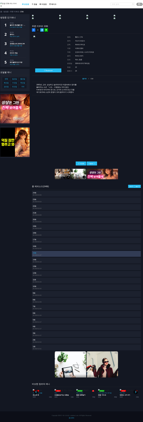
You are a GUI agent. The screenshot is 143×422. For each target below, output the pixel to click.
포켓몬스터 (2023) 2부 (17, 43)
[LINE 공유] (46, 30)
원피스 (12, 34)
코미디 (14, 36)
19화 (37, 227)
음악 (81, 393)
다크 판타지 (13, 27)
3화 (37, 334)
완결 (35, 4)
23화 (37, 200)
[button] (135, 392)
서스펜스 (15, 55)
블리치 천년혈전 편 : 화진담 (18, 25)
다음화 (91, 163)
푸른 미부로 (14, 12)
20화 (37, 220)
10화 (37, 287)
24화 (37, 194)
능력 (18, 36)
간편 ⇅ (131, 186)
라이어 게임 (14, 53)
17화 (37, 241)
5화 (37, 321)
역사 (56, 393)
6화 (37, 314)
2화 (37, 341)
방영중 (26, 4)
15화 (37, 254)
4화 (37, 327)
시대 (121, 393)
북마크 (53, 4)
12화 (37, 274)
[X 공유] (37, 30)
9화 (37, 294)
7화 (37, 307)
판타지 (12, 45)
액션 (11, 36)
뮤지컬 (88, 393)
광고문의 (71, 418)
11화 (37, 281)
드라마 (59, 393)
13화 (37, 267)
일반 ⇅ (138, 186)
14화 (37, 261)
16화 (37, 247)
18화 (37, 234)
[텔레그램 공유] (42, 30)
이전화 (82, 163)
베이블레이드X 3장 (16, 62)
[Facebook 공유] (33, 30)
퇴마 (18, 27)
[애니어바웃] (8, 3)
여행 (21, 45)
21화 (37, 214)
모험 (15, 45)
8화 (37, 301)
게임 (11, 55)
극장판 (44, 4)
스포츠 (17, 64)
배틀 (21, 27)
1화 (37, 348)
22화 (37, 207)
